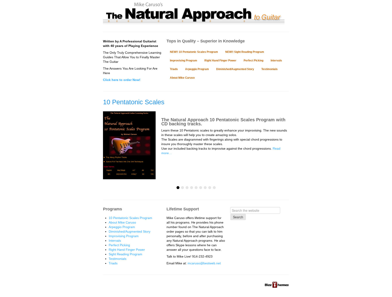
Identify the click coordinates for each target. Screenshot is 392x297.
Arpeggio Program (197, 69)
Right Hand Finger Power (220, 60)
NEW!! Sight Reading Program (244, 52)
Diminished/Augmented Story (235, 69)
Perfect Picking (253, 60)
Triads (174, 69)
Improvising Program (183, 60)
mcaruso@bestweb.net (204, 263)
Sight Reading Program (125, 254)
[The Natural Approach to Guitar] (193, 22)
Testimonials (269, 69)
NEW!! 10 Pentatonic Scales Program (194, 52)
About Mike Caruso (182, 77)
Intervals (276, 60)
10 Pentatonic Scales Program (130, 218)
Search (238, 217)
